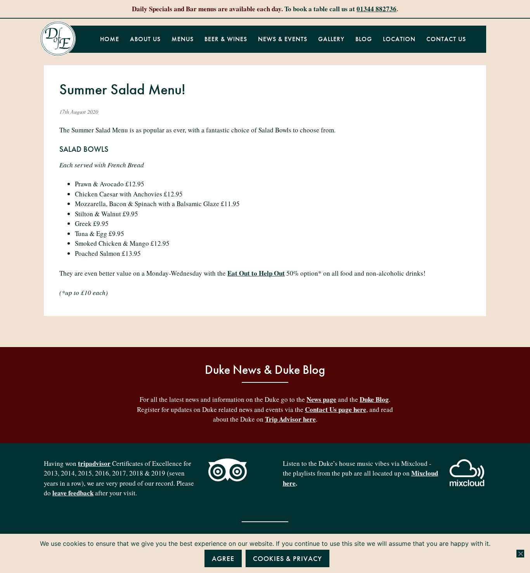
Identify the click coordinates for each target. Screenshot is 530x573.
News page (321, 399)
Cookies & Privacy (287, 558)
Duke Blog (374, 399)
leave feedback (73, 493)
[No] (520, 553)
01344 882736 (377, 9)
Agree (223, 558)
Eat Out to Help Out (256, 273)
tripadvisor (94, 463)
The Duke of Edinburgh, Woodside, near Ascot (58, 39)
